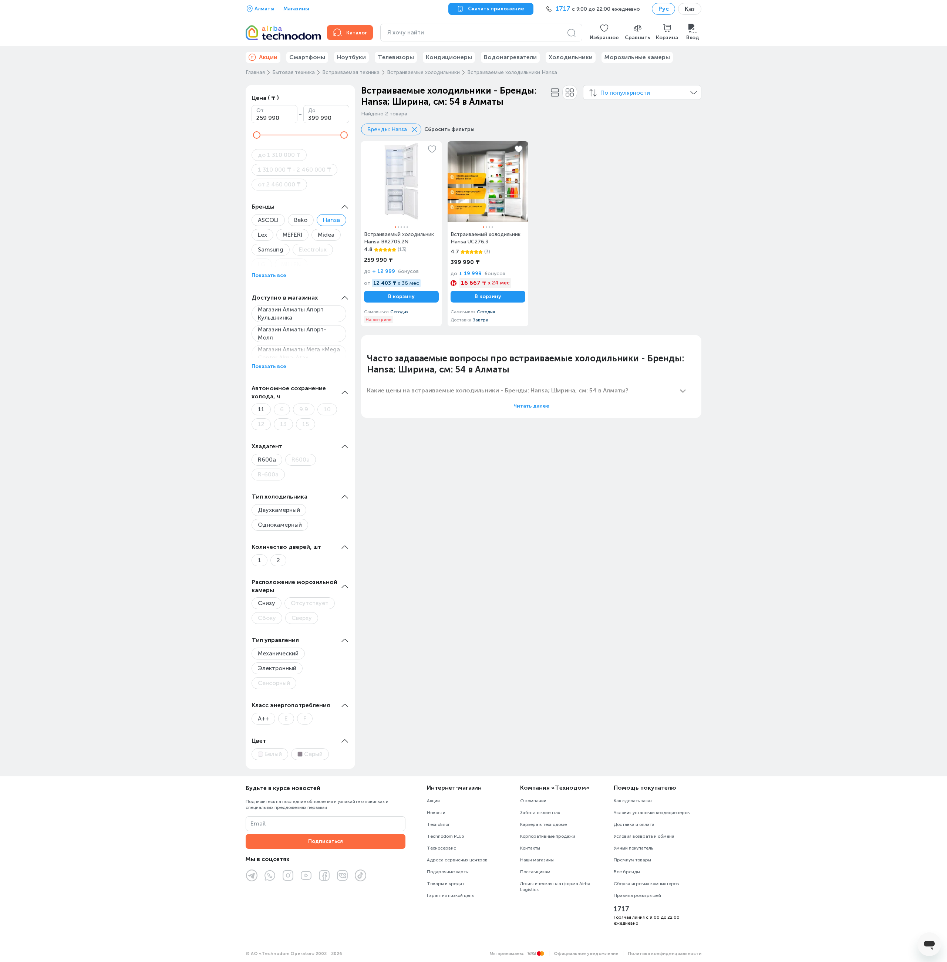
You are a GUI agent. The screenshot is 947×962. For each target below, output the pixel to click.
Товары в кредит (445, 883)
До (312, 110)
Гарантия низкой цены (451, 895)
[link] (401, 233)
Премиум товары (632, 860)
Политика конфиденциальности (664, 953)
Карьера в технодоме (543, 824)
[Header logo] (282, 32)
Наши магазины (537, 860)
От (260, 110)
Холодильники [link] (571, 57)
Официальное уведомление (586, 953)
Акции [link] (268, 57)
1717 (621, 909)
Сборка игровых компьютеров (646, 883)
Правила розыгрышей (637, 895)
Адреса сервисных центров (457, 860)
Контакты (530, 848)
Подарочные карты (448, 871)
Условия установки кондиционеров (652, 812)
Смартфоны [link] (307, 57)
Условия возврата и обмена (644, 836)
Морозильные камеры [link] (637, 57)
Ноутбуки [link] (351, 57)
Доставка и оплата (634, 824)
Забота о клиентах (540, 812)
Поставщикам (535, 871)
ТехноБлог (438, 824)
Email (258, 823)
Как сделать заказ (633, 800)
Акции (433, 800)
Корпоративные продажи (547, 836)
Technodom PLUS (445, 836)
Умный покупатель (633, 848)
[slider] (256, 135)
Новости (436, 812)
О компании (533, 800)
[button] (604, 32)
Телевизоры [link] (396, 57)
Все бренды (627, 871)
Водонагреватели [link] (510, 57)
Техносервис (441, 848)
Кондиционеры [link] (449, 57)
